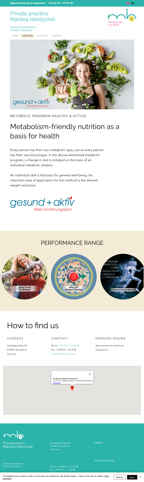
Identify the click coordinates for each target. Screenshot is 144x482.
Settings (119, 477)
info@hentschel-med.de (63, 354)
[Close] (140, 477)
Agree (132, 477)
